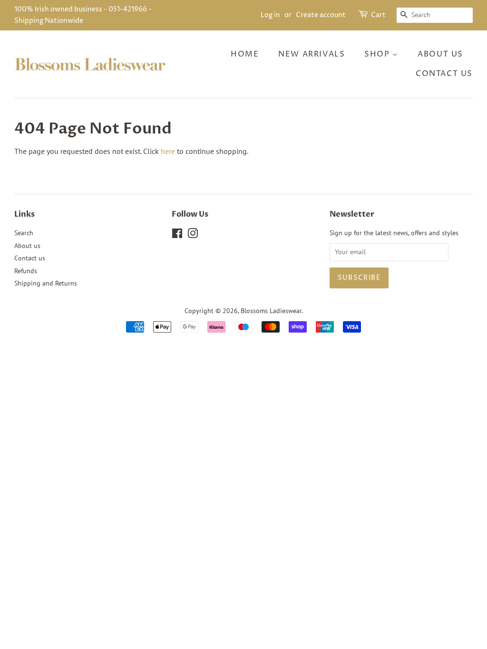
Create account (321, 14)
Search (23, 233)
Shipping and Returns (45, 283)
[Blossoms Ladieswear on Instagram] (192, 235)
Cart (378, 14)
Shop (378, 54)
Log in (270, 14)
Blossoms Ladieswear (271, 310)
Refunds (25, 271)
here (168, 151)
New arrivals (311, 54)
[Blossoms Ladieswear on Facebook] (177, 235)
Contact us (444, 73)
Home (245, 54)
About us (440, 54)
